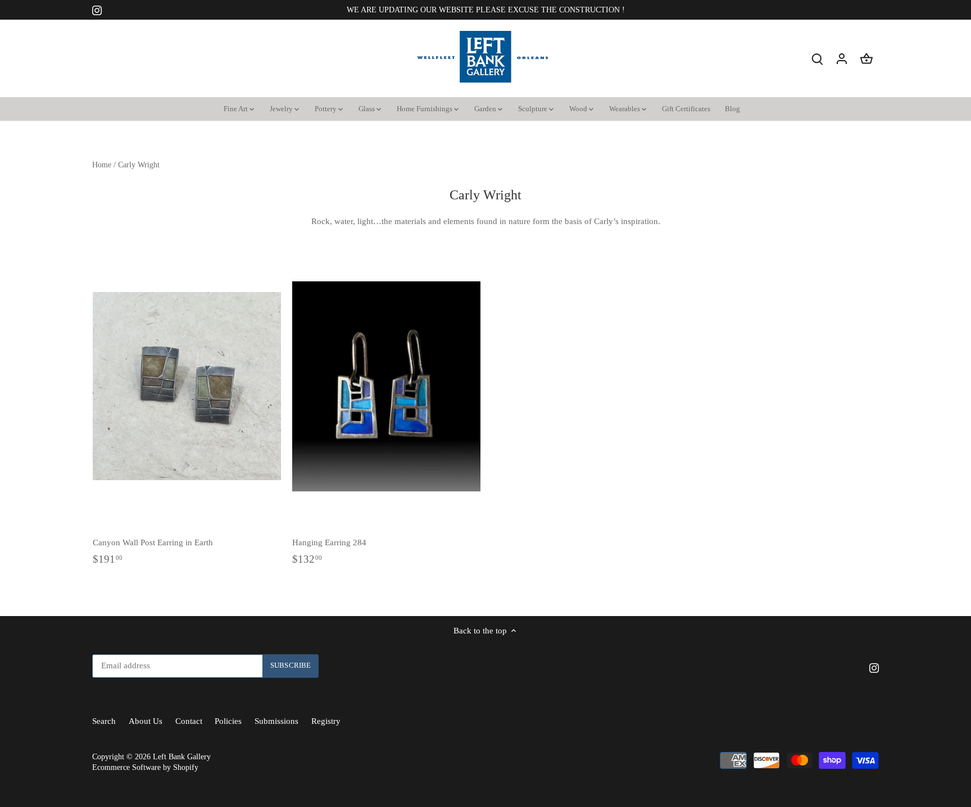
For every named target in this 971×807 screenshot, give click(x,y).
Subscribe (894, 718)
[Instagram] (809, 752)
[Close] (932, 588)
